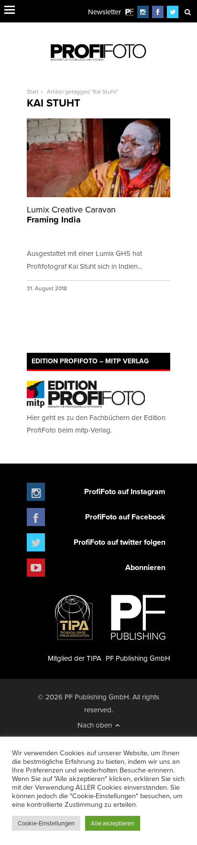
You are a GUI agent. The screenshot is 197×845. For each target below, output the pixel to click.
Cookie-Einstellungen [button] (46, 823)
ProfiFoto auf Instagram (124, 491)
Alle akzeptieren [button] (112, 823)
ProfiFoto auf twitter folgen (119, 542)
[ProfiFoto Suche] (187, 12)
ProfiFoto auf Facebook (125, 516)
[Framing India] (98, 157)
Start (33, 91)
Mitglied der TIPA (74, 658)
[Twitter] (173, 12)
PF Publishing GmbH (138, 658)
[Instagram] (143, 12)
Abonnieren (145, 567)
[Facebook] (157, 12)
